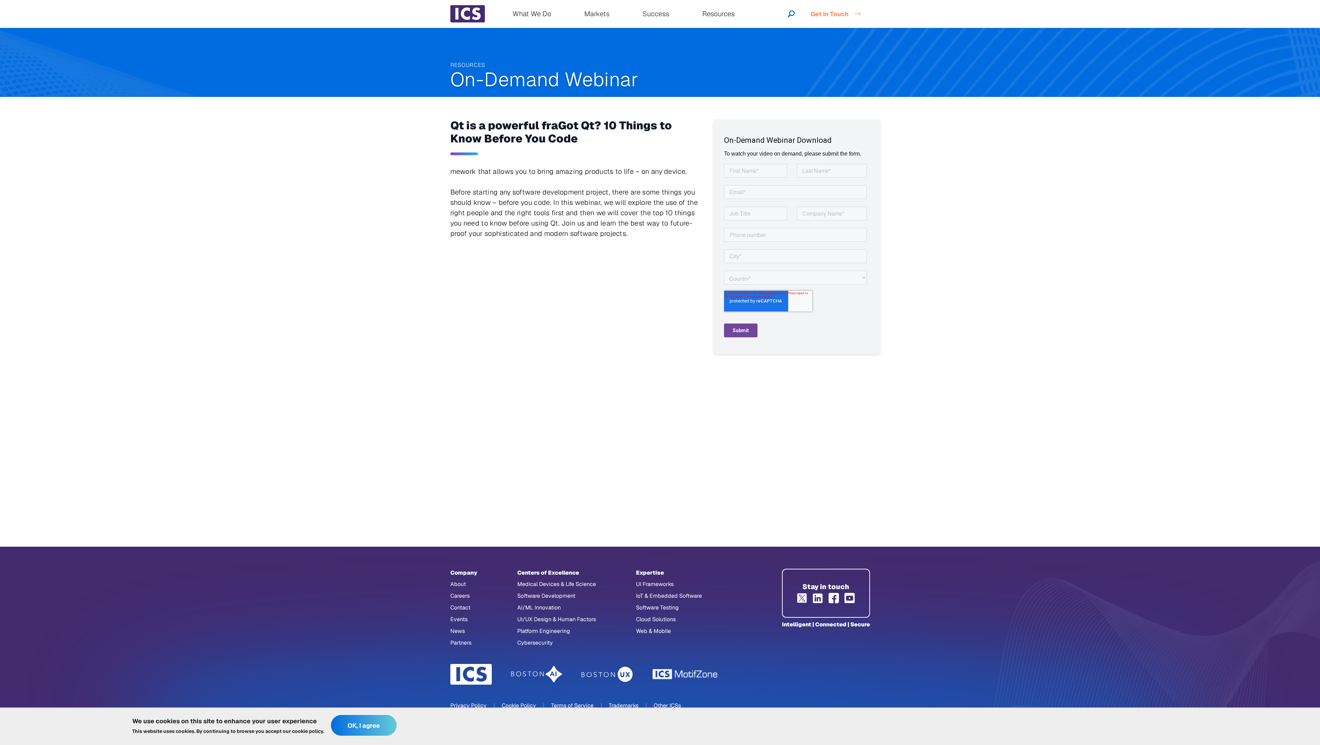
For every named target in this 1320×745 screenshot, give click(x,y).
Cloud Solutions (656, 619)
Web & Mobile (653, 631)
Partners (460, 642)
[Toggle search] (791, 14)
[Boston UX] (607, 674)
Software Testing (657, 607)
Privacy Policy (468, 705)
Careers (460, 595)
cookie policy (307, 731)
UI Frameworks (655, 584)
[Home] (467, 13)
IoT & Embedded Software (669, 595)
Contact (460, 607)
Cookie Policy (519, 705)
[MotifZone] (685, 674)
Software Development (546, 595)
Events (459, 619)
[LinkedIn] (818, 598)
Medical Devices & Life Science (556, 584)
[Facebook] (834, 598)
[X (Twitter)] (802, 598)
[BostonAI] (536, 674)
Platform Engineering (543, 631)
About (458, 584)
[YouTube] (849, 598)
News (457, 631)
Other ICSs (667, 705)
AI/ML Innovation (539, 607)
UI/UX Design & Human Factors (556, 619)
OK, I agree (364, 725)
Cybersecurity (535, 642)
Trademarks (623, 705)
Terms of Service (572, 705)
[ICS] (471, 674)
